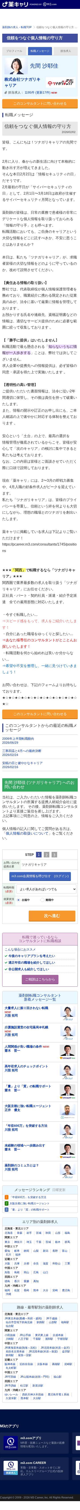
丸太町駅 (11, 1367)
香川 (17, 1281)
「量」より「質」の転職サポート (28, 1086)
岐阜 (17, 1250)
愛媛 (26, 1281)
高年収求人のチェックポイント (26, 1066)
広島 (36, 1272)
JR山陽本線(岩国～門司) (34, 1376)
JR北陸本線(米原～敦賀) (43, 1351)
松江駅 (24, 1385)
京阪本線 (42, 1364)
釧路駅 (41, 1322)
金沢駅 (66, 1351)
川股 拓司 (11, 1015)
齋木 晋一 (12, 1050)
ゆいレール (11, 1394)
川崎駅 (10, 1338)
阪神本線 (10, 1364)
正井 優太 (12, 1110)
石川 (8, 1254)
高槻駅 (56, 1364)
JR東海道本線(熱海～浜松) (20, 1347)
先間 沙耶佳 (44, 66)
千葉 (38, 1242)
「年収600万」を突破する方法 (26, 1125)
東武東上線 (41, 1335)
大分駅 (37, 1398)
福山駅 (58, 1376)
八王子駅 (23, 1338)
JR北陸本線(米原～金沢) (55, 1347)
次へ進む (52, 915)
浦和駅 (49, 1338)
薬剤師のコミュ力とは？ (22, 1165)
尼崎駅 (68, 1364)
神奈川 (18, 1242)
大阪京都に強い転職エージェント (28, 1106)
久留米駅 (11, 1398)
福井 (18, 1254)
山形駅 (53, 1322)
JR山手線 (25, 1335)
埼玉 (29, 1242)
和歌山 (56, 1263)
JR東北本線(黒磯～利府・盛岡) (23, 1318)
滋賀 (45, 1263)
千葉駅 (37, 1338)
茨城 (48, 1242)
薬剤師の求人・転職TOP (17, 27)
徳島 (7, 1281)
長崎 (26, 1290)
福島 (67, 1232)
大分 (45, 1290)
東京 (7, 1242)
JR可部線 (10, 1376)
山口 (45, 1272)
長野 (55, 1250)
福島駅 (65, 1322)
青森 (19, 1232)
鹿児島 (66, 1290)
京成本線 (58, 1335)
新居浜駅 (37, 1385)
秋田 (48, 1232)
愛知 (7, 1250)
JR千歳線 (51, 1318)
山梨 (36, 1250)
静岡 (26, 1250)
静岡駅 (10, 1355)
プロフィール (14, 51)
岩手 (29, 1232)
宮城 (38, 1232)
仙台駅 (10, 1326)
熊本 (36, 1290)
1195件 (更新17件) (41, 92)
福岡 (7, 1290)
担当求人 (65, 51)
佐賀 (17, 1290)
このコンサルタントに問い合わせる (40, 103)
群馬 (67, 1242)
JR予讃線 (10, 1385)
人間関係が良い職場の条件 (27, 1046)
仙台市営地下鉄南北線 (19, 1322)
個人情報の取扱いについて (27, 833)
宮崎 (55, 1290)
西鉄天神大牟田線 (33, 1394)
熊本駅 (25, 1398)
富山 (64, 1250)
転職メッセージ (40, 51)
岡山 (26, 1272)
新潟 (45, 1250)
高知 (36, 1281)
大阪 (7, 1263)
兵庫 (17, 1263)
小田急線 (10, 1335)
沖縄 (8, 1294)
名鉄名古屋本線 (15, 1351)
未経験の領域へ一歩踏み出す (25, 1145)
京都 (26, 1263)
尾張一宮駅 (24, 1355)
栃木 (57, 1242)
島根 (17, 1272)
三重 (67, 1263)
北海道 (9, 1232)
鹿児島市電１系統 (58, 1394)
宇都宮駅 (62, 1338)
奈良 (36, 1263)
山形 (57, 1232)
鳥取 (7, 1272)
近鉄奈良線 (26, 1364)
